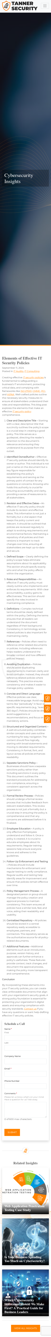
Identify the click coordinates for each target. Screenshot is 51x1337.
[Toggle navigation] (45, 6)
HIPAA (10, 394)
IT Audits (18, 371)
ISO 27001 (26, 391)
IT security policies (33, 377)
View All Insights (25, 1328)
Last (6, 1043)
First (6, 1032)
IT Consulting (32, 371)
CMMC (36, 391)
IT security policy (21, 411)
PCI (43, 391)
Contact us (30, 1008)
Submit (12, 1132)
